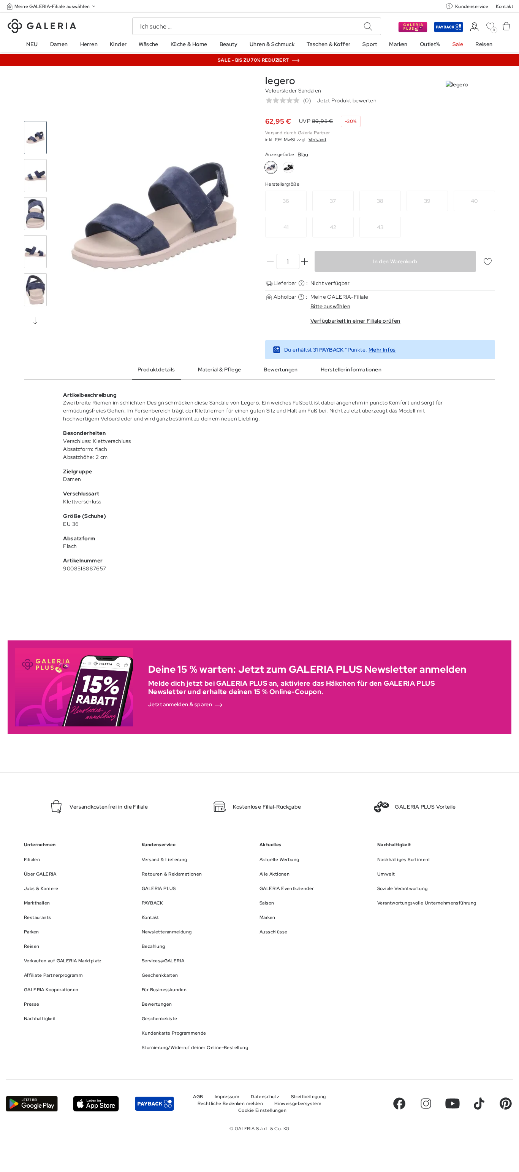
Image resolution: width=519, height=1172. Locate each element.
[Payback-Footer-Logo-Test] (154, 1103)
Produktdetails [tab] (156, 369)
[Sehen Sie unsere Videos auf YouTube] (452, 1103)
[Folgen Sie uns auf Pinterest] (505, 1103)
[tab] (154, 216)
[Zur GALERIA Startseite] (42, 27)
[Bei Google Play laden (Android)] (32, 1103)
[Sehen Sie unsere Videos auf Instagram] (426, 1103)
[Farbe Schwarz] (288, 167)
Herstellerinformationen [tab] (351, 369)
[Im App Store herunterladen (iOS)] (96, 1103)
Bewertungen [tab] (280, 369)
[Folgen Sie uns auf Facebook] (399, 1103)
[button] (52, 6)
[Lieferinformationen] (301, 283)
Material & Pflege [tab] (219, 369)
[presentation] (35, 320)
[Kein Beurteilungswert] (284, 100)
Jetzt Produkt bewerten (347, 100)
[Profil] (474, 27)
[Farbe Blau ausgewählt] (271, 167)
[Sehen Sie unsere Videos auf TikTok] (479, 1103)
